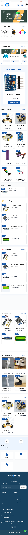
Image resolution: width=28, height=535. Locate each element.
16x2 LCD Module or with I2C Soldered (20, 346)
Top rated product (5, 503)
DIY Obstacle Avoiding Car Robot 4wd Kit (20, 125)
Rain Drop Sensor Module (20, 329)
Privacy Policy (17, 499)
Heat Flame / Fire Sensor (7, 346)
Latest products (5, 501)
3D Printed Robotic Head (7, 371)
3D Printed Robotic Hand (7, 388)
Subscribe (23, 487)
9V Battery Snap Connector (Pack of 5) (20, 179)
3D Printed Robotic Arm (20, 388)
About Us (16, 495)
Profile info (3, 495)
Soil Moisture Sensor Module (7, 329)
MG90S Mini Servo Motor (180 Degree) (20, 162)
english (24, 1)
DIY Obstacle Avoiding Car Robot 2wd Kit (7, 125)
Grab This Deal (14, 102)
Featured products (5, 497)
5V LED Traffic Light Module (7, 179)
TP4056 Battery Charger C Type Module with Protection (21, 144)
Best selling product (6, 499)
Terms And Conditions (19, 497)
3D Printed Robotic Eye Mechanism (20, 371)
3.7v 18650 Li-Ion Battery (7, 162)
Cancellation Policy (18, 503)
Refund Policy (17, 501)
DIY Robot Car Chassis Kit (7, 144)
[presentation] (5, 16)
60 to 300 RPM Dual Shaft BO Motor (17, 189)
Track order (4, 505)
